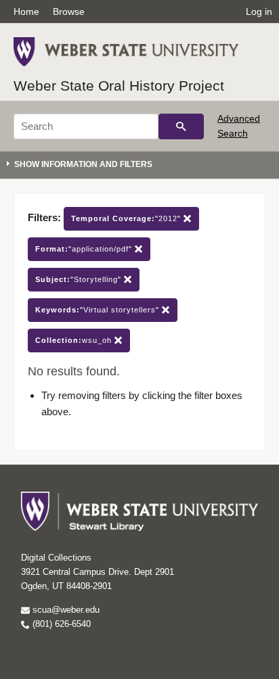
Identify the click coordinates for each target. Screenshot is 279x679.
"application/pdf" (85, 249)
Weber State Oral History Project (119, 85)
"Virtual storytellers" (98, 310)
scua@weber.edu (65, 610)
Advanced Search (238, 126)
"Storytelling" (79, 279)
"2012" (127, 218)
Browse (69, 11)
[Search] (181, 126)
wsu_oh (74, 340)
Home (26, 11)
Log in (259, 11)
